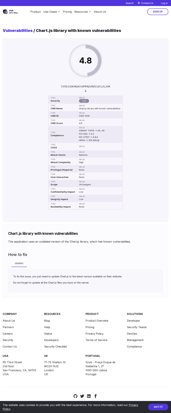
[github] (75, 396)
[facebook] (96, 396)
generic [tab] (19, 263)
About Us (100, 11)
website (117, 276)
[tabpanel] (85, 281)
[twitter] (82, 396)
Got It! (158, 406)
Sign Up (158, 11)
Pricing (67, 11)
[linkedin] (89, 396)
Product (35, 11)
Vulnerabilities (18, 30)
